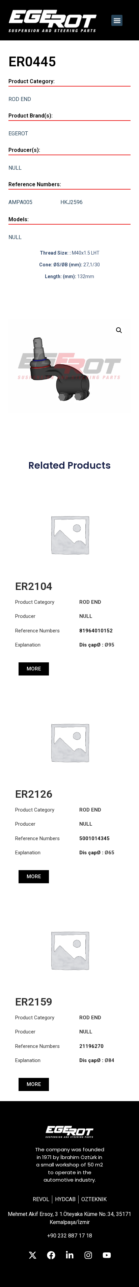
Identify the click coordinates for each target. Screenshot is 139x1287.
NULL (15, 168)
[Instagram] (88, 1255)
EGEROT (18, 133)
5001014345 (94, 838)
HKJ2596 (71, 202)
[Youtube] (106, 1255)
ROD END (19, 99)
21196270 (91, 1046)
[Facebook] (51, 1255)
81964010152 (96, 631)
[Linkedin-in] (69, 1255)
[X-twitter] (32, 1255)
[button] (116, 20)
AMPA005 (20, 202)
